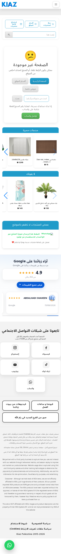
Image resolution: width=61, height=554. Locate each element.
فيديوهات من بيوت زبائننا (16, 405)
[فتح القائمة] (56, 4)
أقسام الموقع (31, 24)
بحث (17, 98)
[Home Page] (9, 4)
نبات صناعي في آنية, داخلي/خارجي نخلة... (46, 204)
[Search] (9, 34)
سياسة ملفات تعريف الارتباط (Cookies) (30, 528)
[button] (6, 152)
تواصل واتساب (30, 115)
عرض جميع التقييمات (30, 284)
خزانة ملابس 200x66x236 (20, 159)
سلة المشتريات (47, 24)
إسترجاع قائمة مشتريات (14, 24)
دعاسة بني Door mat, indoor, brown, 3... (46, 160)
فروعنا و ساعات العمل (45, 405)
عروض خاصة (30, 88)
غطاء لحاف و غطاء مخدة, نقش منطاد (20, 204)
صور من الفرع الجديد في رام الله (30, 417)
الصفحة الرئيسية (39, 81)
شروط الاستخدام (19, 523)
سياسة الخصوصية (41, 523)
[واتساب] (9, 545)
